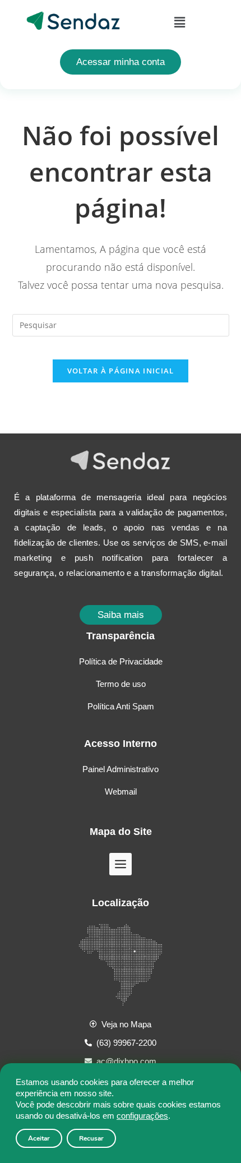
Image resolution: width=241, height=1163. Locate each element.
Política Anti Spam (120, 706)
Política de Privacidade (121, 661)
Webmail (121, 791)
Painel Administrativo (120, 769)
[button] (179, 22)
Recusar (91, 1138)
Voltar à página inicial (120, 371)
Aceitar (39, 1138)
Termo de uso (121, 684)
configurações (142, 1115)
